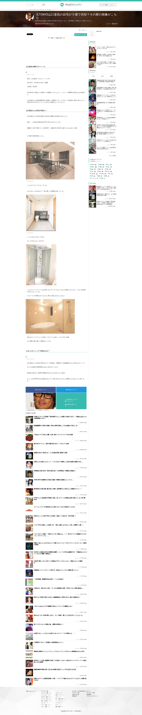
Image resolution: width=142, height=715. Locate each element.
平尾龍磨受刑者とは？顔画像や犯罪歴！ (106, 103)
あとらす (77, 585)
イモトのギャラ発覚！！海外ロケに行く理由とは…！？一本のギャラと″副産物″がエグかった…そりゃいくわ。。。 (60, 534)
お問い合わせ (75, 694)
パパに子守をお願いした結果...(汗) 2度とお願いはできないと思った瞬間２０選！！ (59, 525)
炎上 (109, 164)
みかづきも (77, 612)
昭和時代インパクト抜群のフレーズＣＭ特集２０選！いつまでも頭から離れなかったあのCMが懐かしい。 (106, 188)
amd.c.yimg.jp (31, 74)
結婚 (93, 169)
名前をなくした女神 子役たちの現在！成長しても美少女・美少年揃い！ (55, 516)
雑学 (93, 176)
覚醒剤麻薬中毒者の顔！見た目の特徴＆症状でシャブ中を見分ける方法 (55, 669)
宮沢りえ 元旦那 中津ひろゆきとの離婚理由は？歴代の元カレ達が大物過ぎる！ (57, 597)
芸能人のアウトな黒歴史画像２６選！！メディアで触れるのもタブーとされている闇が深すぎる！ (60, 679)
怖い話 (109, 171)
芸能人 (94, 167)
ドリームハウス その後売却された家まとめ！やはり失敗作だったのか (54, 507)
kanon (108, 51)
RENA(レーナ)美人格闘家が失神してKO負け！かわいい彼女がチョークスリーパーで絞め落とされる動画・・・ (60, 661)
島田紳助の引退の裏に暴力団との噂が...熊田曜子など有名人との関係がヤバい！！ (58, 489)
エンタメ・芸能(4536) (112, 23)
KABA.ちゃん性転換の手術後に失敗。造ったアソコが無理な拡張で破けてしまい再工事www (59, 498)
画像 (102, 167)
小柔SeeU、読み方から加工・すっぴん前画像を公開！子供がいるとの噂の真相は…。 (59, 588)
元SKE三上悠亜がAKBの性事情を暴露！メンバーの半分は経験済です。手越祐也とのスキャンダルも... (106, 126)
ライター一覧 (75, 692)
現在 (109, 167)
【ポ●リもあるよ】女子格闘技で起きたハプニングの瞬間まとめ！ (53, 606)
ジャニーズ (94, 178)
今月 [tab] (102, 76)
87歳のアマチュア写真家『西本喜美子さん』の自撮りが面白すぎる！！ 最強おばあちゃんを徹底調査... (106, 203)
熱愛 (107, 176)
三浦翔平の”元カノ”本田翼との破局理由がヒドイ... (49, 642)
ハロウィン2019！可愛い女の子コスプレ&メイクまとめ (106, 47)
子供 (93, 171)
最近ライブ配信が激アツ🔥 (58, 38)
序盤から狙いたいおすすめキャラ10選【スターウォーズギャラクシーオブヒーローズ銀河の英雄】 (60, 544)
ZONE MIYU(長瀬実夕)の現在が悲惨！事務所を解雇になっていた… (54, 480)
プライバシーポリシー (92, 696)
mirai (78, 531)
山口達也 (85, 30)
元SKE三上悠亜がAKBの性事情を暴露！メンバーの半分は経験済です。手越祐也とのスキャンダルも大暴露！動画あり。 (60, 553)
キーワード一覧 (91, 692)
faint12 (77, 549)
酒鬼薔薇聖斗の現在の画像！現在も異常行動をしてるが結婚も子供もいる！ (56, 425)
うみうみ (77, 684)
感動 (100, 176)
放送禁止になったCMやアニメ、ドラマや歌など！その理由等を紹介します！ (106, 111)
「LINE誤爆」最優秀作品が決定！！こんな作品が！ (49, 579)
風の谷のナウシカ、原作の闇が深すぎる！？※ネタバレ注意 (51, 444)
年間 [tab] (111, 76)
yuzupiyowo (76, 440)
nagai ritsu (77, 494)
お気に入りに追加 (81, 34)
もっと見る (112, 155)
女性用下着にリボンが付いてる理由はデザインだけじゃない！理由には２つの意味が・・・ (58, 562)
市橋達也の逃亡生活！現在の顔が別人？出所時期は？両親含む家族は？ (55, 471)
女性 (103, 178)
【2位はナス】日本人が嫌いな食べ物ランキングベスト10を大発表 (53, 434)
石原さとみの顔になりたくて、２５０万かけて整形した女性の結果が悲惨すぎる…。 (59, 462)
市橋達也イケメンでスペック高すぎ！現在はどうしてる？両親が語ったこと (56, 570)
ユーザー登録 (103, 5)
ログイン (112, 5)
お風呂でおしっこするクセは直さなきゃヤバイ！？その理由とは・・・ (55, 633)
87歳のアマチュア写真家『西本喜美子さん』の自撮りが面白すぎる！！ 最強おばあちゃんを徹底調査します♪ (60, 417)
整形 (101, 171)
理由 (108, 169)
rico (78, 422)
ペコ (78, 431)
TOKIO (103, 174)
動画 (101, 169)
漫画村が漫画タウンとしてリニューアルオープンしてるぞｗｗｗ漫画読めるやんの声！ (59, 651)
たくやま (107, 114)
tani (78, 567)
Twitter (94, 164)
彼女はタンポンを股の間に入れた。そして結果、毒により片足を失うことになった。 (59, 615)
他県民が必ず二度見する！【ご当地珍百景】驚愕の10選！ (51, 453)
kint (78, 657)
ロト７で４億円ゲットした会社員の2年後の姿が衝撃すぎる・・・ (106, 148)
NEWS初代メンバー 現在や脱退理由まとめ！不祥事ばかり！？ (106, 118)
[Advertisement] (56, 50)
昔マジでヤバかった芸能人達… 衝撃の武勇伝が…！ (49, 624)
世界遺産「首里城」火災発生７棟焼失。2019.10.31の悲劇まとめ (106, 55)
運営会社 (74, 696)
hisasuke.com (31, 359)
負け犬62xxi (77, 648)
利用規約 (89, 694)
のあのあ (77, 449)
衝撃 (102, 164)
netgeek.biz (31, 181)
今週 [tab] (93, 76)
